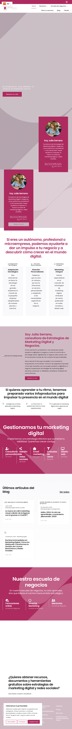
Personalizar (11, 722)
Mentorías (57, 603)
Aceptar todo (33, 722)
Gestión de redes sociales (23, 455)
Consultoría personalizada (13, 453)
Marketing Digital (10, 508)
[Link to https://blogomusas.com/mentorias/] (64, 448)
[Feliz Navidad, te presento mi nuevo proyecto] (54, 502)
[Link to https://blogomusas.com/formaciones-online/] (8, 448)
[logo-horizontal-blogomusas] (10, 7)
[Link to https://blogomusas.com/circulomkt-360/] (22, 448)
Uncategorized (55, 509)
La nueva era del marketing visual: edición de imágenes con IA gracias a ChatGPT (17, 513)
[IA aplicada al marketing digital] (16, 502)
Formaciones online (12, 604)
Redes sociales (20, 508)
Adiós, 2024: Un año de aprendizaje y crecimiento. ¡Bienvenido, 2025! (52, 514)
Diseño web (64, 453)
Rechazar (22, 722)
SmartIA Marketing (34, 604)
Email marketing (38, 453)
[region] (23, 714)
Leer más (8, 519)
